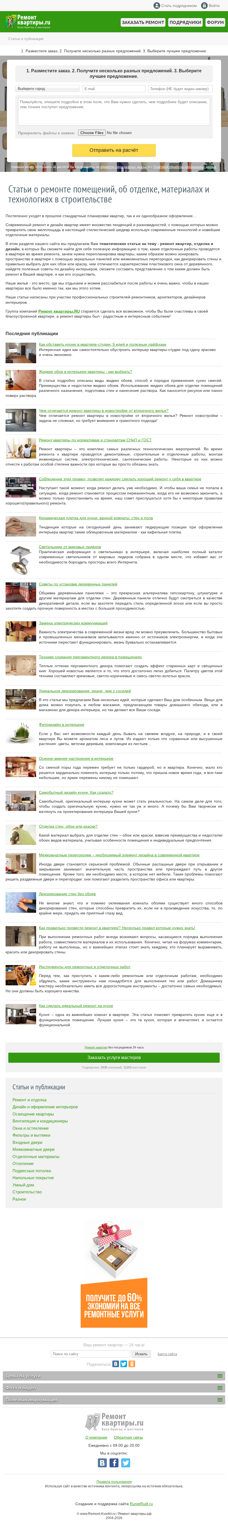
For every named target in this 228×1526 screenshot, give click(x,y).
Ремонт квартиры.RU (59, 311)
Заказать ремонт (143, 22)
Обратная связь (128, 1437)
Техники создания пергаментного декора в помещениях (90, 657)
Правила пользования (114, 1482)
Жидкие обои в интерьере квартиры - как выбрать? (85, 371)
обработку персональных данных (123, 167)
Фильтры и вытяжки (31, 1135)
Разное (19, 1199)
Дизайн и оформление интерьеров (45, 1106)
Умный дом (23, 1185)
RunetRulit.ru (141, 1504)
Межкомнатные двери (33, 1149)
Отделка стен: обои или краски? (68, 826)
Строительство (27, 1191)
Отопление (23, 1163)
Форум (215, 22)
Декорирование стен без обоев (67, 894)
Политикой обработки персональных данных (184, 167)
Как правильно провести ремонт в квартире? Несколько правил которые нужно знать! (117, 928)
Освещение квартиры (33, 1114)
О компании (96, 1437)
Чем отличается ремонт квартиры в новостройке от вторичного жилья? (103, 410)
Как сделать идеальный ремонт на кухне (76, 1005)
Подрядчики (185, 22)
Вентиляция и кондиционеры (40, 1121)
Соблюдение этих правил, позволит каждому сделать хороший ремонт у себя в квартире (120, 479)
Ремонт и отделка (29, 1099)
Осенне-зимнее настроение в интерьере (76, 758)
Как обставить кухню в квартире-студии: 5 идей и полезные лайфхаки (102, 344)
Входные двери (27, 1142)
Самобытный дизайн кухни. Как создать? (76, 792)
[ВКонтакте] (115, 1364)
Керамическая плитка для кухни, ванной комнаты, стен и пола (96, 518)
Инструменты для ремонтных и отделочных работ (84, 966)
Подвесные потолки (32, 1170)
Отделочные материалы (36, 1156)
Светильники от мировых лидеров (70, 547)
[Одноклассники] (131, 1364)
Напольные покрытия (33, 1177)
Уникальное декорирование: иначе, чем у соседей (85, 691)
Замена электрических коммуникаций (73, 623)
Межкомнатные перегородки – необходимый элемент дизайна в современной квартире (119, 855)
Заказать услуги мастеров (114, 1057)
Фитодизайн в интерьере (61, 724)
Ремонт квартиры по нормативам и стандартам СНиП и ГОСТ (95, 440)
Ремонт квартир (96, 1047)
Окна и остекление (31, 1128)
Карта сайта (167, 1354)
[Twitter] (123, 1364)
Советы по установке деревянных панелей (78, 584)
